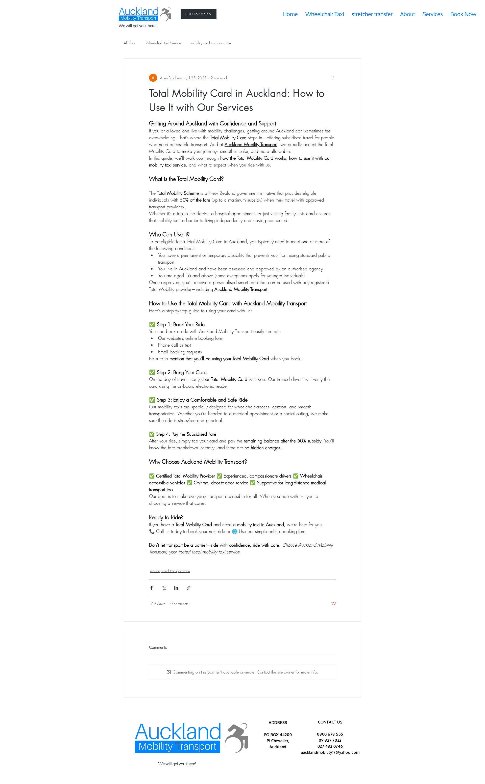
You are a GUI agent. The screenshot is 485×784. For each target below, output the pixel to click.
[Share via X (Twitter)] (163, 587)
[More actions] (333, 78)
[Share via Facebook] (151, 587)
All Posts (129, 43)
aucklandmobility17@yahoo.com (330, 752)
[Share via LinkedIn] (176, 587)
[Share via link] (188, 587)
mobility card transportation (211, 43)
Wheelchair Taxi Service (163, 43)
